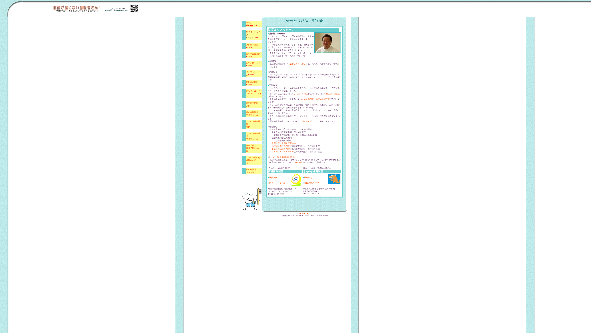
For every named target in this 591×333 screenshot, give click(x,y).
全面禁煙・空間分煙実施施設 (285, 143)
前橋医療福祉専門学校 (282, 149)
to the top (304, 213)
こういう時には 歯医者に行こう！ (253, 160)
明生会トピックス (310, 121)
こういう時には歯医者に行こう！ (284, 157)
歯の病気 (299, 162)
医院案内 (273, 177)
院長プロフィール (277, 183)
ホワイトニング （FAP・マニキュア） (254, 94)
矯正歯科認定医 (333, 93)
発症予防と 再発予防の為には (253, 148)
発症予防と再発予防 (297, 64)
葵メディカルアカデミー (283, 151)
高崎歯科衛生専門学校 (282, 146)
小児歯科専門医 (301, 93)
